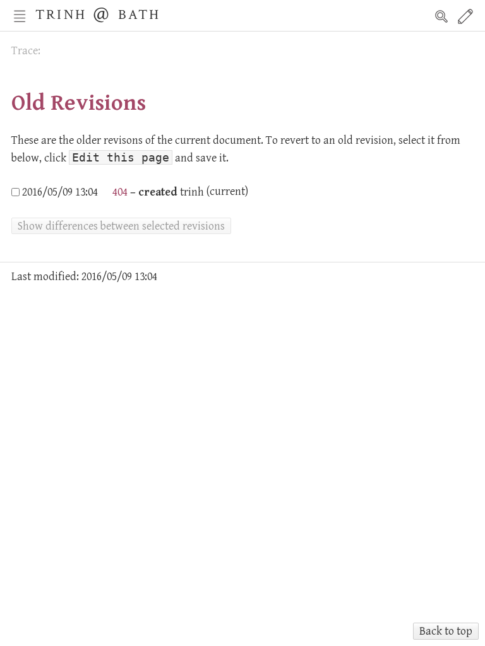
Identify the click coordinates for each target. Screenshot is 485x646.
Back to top (445, 631)
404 (119, 192)
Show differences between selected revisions (121, 226)
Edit (465, 16)
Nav (19, 16)
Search (441, 16)
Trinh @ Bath (97, 13)
